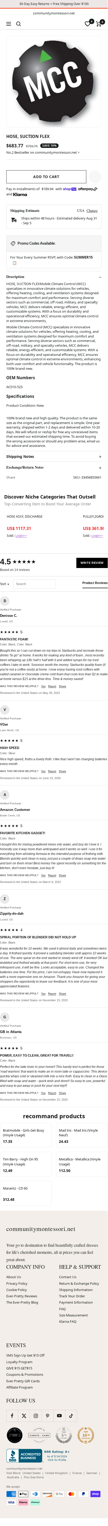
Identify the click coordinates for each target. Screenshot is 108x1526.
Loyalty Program (19, 1361)
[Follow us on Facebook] (12, 1416)
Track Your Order (72, 1296)
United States (31, 1473)
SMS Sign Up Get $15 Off (25, 1355)
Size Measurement (73, 1315)
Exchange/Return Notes (24, 467)
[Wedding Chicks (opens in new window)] (14, 1435)
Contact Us (67, 1277)
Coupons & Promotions (24, 1374)
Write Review (92, 562)
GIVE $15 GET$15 (19, 1368)
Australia (13, 1477)
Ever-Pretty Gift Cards (23, 1381)
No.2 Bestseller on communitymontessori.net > (42, 152)
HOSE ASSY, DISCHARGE (25, 517)
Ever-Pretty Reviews (21, 1296)
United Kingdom (56, 1473)
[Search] (18, 24)
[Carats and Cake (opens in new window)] (39, 1435)
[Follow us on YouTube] (59, 1416)
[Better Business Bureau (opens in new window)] (39, 1456)
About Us (13, 1277)
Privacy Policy (16, 1283)
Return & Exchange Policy (79, 1283)
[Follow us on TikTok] (71, 1416)
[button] (95, 176)
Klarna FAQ (67, 1321)
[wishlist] (87, 24)
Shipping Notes (20, 456)
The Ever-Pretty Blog (22, 1302)
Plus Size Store (34, 1477)
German (91, 1473)
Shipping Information (76, 1289)
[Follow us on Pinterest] (47, 1416)
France (77, 1473)
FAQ (62, 1309)
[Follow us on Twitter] (24, 1416)
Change (92, 210)
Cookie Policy (16, 1289)
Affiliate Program (19, 1387)
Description (15, 276)
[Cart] (98, 23)
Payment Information (76, 1302)
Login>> (21, 535)
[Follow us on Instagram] (36, 1416)
